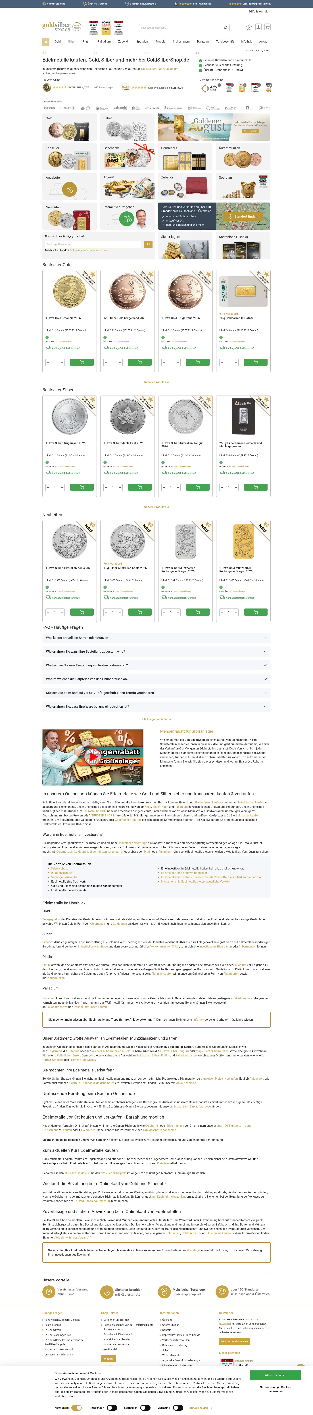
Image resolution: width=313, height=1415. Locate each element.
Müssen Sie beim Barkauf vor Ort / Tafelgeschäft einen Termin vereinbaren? (101, 693)
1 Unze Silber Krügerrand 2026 (65, 443)
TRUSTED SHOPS (102, 815)
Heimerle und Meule (82, 1060)
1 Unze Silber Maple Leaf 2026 (123, 443)
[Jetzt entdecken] (214, 127)
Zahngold (89, 1083)
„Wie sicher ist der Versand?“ (72, 1237)
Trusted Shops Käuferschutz (92, 1201)
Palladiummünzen (68, 1055)
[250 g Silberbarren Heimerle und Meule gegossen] (243, 416)
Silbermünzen (98, 851)
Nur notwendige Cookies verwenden (275, 1389)
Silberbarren (116, 851)
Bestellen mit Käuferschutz (118, 1334)
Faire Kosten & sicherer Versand (62, 1319)
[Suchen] (225, 27)
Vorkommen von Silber (164, 946)
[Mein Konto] (258, 27)
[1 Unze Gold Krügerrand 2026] (185, 291)
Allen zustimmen (275, 1375)
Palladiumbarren (57, 1007)
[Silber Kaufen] (127, 127)
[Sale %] (69, 186)
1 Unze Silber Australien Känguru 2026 (183, 445)
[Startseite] (45, 42)
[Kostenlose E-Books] (243, 245)
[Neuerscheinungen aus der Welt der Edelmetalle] (69, 216)
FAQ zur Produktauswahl (59, 1349)
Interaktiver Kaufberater (116, 1339)
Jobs (165, 1350)
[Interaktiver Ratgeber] (127, 216)
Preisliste (163, 1163)
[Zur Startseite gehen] (61, 27)
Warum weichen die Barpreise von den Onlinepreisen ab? (87, 679)
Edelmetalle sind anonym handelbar (184, 873)
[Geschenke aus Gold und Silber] (127, 156)
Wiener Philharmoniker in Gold (111, 1051)
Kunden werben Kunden (116, 1344)
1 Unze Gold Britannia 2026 (63, 318)
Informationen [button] (169, 1313)
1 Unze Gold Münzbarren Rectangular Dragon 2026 (236, 570)
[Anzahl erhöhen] (62, 362)
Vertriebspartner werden (176, 1340)
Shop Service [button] (109, 1313)
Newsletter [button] (226, 1313)
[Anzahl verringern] (48, 362)
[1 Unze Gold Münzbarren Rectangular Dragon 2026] (243, 541)
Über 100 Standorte (97, 4)
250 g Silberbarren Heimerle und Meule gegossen (240, 445)
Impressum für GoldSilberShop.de (181, 1335)
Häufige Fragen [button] (52, 1313)
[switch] (112, 1408)
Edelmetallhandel (94, 811)
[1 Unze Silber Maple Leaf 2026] (127, 416)
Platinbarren (232, 973)
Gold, (73, 250)
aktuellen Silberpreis (113, 1173)
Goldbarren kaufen (252, 802)
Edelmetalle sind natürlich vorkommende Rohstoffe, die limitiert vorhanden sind (211, 877)
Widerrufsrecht (170, 1355)
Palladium (171, 69)
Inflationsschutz (99, 250)
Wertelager (194, 1250)
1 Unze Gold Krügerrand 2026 (180, 318)
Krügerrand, (83, 250)
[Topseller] (69, 156)
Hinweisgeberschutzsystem (177, 1365)
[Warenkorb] (267, 27)
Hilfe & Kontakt (258, 11)
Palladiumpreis (242, 998)
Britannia (73, 1051)
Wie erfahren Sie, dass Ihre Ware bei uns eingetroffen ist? (87, 706)
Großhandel (110, 1349)
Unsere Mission (170, 1324)
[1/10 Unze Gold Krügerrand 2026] (127, 291)
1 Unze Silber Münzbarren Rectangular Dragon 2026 (178, 570)
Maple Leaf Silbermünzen (212, 1051)
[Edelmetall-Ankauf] (127, 186)
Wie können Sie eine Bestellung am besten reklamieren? (87, 665)
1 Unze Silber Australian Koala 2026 (68, 568)
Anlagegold (49, 919)
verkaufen (89, 1130)
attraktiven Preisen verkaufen (219, 1078)
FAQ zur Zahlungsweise (58, 1335)
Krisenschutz (59, 868)
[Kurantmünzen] (243, 156)
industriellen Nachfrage (93, 946)
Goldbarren (81, 851)
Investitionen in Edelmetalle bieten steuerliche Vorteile (195, 881)
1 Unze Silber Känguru (174, 1051)
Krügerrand (55, 1051)
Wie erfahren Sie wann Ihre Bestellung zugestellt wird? (85, 651)
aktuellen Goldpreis (76, 1173)
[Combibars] (185, 156)
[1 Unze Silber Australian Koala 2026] (69, 541)
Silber (151, 69)
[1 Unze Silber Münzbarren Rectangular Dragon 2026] (185, 541)
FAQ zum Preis (53, 1330)
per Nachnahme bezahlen (168, 1196)
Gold (144, 69)
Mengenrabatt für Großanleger (186, 731)
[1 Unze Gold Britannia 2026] (69, 291)
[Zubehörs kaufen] (185, 186)
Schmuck (75, 1083)
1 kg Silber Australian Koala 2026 (125, 568)
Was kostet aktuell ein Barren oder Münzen (77, 638)
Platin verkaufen (161, 973)
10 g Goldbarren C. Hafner (236, 318)
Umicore (57, 1060)
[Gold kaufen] (69, 127)
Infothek (198, 1019)
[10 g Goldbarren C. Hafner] (243, 291)
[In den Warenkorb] (82, 362)
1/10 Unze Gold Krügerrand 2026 (124, 318)
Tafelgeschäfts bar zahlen (159, 1130)
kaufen (67, 1130)
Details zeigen (199, 1407)
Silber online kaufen (218, 1233)
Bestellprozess (53, 1324)
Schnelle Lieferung (56, 4)
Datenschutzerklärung (174, 1345)
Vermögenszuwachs (64, 877)
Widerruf (109, 1358)
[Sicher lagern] (185, 245)
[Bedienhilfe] (249, 27)
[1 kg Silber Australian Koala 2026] (127, 541)
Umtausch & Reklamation (59, 1354)
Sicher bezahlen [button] (229, 1353)
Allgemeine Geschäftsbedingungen (181, 1360)
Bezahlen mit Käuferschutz (143, 4)
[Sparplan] (243, 186)
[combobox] (180, 27)
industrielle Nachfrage (133, 843)
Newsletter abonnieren (234, 1341)
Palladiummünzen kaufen (90, 1007)
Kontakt (166, 1330)
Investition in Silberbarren (216, 946)
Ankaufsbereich (186, 1083)
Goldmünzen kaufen (208, 802)
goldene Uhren (105, 1083)
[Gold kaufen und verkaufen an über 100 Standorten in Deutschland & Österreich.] (214, 216)
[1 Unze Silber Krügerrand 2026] (69, 416)
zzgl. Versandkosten (63, 341)
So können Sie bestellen (116, 1319)
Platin (160, 69)
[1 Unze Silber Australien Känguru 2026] (185, 416)
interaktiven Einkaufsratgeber (193, 1106)
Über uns (167, 1319)
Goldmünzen (64, 851)
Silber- (156, 1055)
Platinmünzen (56, 978)
